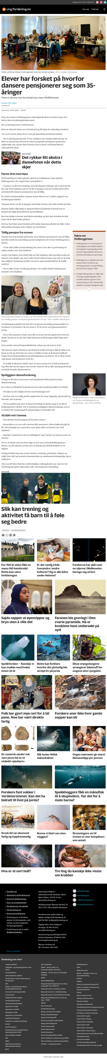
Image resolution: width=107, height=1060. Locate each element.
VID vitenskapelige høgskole (86, 1042)
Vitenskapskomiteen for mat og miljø (89, 1045)
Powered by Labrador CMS (53, 1057)
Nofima (43, 1003)
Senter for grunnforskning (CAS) (88, 984)
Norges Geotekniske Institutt (51, 1011)
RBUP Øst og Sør (82, 970)
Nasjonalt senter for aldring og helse (53, 989)
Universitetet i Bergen (84, 1019)
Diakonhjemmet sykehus (13, 975)
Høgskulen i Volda (11, 1012)
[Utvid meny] (104, 9)
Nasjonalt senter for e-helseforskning (53, 992)
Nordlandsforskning (48, 1009)
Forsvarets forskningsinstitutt (15, 992)
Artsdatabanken (10, 972)
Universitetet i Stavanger (85, 1028)
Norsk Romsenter (47, 1032)
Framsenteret (9, 995)
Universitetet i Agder (83, 1016)
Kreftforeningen (10, 1027)
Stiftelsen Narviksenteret (85, 998)
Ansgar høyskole (11, 964)
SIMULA (79, 978)
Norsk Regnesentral (48, 1029)
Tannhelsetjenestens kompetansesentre (90, 1007)
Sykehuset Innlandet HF (85, 1004)
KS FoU (7, 1024)
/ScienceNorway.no (85, 904)
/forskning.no (83, 895)
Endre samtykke (13, 951)
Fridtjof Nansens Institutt (13, 997)
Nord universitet (46, 1006)
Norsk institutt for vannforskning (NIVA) (54, 1041)
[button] (97, 2)
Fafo (6, 984)
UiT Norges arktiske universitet (87, 1013)
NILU (7, 1049)
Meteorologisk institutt (13, 1035)
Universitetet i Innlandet (85, 1022)
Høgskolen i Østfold (12, 1009)
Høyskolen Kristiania (12, 1018)
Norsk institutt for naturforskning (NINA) (55, 1038)
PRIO (78, 967)
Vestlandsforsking (83, 1036)
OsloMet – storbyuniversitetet (51, 1044)
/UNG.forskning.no (85, 900)
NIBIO (7, 1041)
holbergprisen (18, 530)
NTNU (43, 978)
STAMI (79, 992)
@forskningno (83, 891)
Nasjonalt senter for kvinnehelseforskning (55, 995)
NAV (6, 1038)
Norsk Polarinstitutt (47, 1026)
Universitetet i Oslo (83, 1025)
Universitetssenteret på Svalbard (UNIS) (90, 1033)
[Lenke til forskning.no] (39, 8)
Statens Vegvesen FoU (84, 995)
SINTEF (79, 981)
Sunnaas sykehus (82, 1001)
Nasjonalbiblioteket (47, 981)
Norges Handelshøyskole (49, 1014)
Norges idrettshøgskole (49, 1023)
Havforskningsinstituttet (13, 1003)
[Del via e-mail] (14, 535)
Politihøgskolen (82, 964)
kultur (5, 530)
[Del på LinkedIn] (10, 535)
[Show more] (89, 289)
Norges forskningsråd (48, 1017)
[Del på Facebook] (3, 535)
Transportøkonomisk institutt (87, 1010)
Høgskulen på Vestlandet (13, 1015)
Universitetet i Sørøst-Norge (86, 1030)
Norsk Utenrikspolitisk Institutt (51, 1035)
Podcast (95, 9)
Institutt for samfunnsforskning (16, 1021)
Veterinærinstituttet (83, 1039)
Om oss (85, 9)
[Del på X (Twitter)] (6, 535)
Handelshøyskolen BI (12, 1000)
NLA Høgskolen (46, 964)
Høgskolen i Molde (11, 1006)
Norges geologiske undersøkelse (52, 1020)
